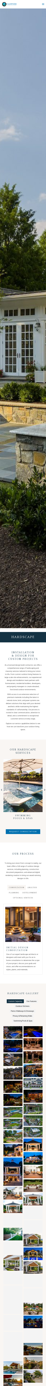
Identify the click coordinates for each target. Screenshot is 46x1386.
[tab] (16, 887)
